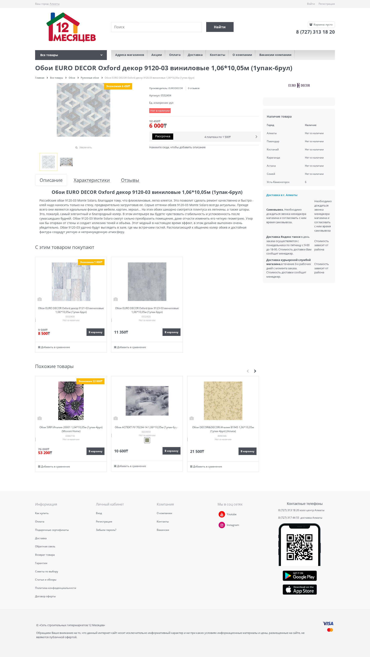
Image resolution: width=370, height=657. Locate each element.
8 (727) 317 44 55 (289, 517)
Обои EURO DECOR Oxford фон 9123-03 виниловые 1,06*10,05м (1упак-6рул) (147, 310)
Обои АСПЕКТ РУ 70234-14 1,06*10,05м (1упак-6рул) (147, 427)
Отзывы (130, 180)
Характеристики (92, 180)
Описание (51, 180)
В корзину (95, 332)
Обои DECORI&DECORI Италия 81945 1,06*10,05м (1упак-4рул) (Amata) (223, 429)
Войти (311, 4)
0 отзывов (193, 88)
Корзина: (323, 24)
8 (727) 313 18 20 (288, 510)
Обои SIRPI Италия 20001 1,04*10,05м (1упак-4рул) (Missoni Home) (71, 429)
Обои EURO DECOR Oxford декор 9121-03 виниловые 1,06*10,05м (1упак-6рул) (71, 310)
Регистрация (327, 4)
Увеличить (85, 147)
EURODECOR (176, 88)
